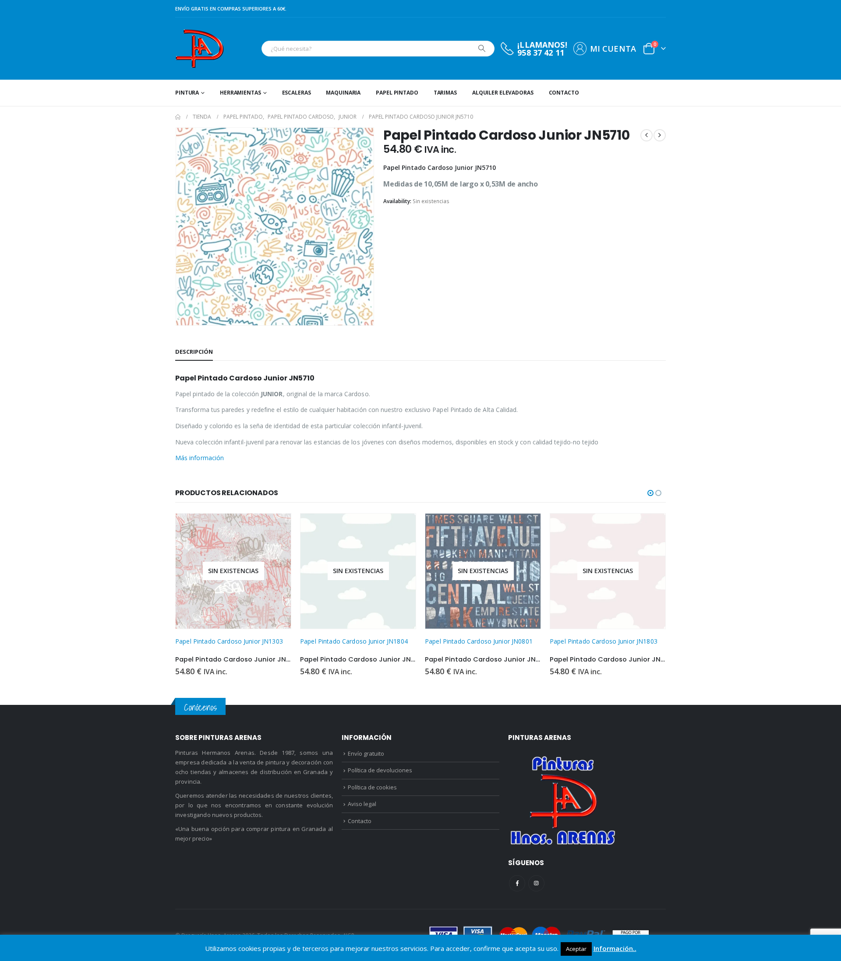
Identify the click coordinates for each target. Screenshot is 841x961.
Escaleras (296, 92)
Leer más (276, 528)
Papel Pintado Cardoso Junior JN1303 (229, 641)
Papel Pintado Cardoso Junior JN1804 (354, 641)
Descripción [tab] (194, 352)
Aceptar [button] (576, 949)
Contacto (564, 92)
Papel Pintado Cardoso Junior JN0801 (479, 641)
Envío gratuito (366, 753)
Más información (199, 458)
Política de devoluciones (380, 770)
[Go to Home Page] (177, 117)
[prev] (646, 135)
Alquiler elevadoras (503, 92)
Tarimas (445, 92)
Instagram (536, 883)
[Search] (482, 48)
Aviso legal (362, 804)
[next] (660, 135)
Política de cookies (372, 787)
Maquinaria (343, 92)
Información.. (615, 948)
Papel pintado (397, 92)
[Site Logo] (199, 48)
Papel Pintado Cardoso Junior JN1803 (603, 641)
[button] (650, 493)
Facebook (517, 883)
